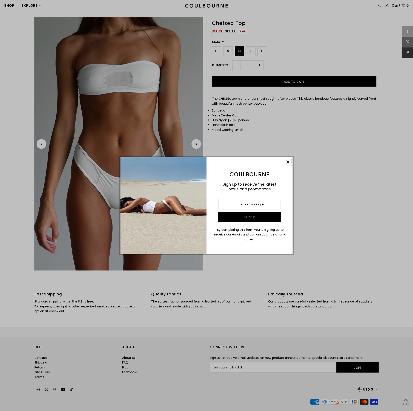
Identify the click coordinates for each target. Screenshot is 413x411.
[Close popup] (287, 162)
